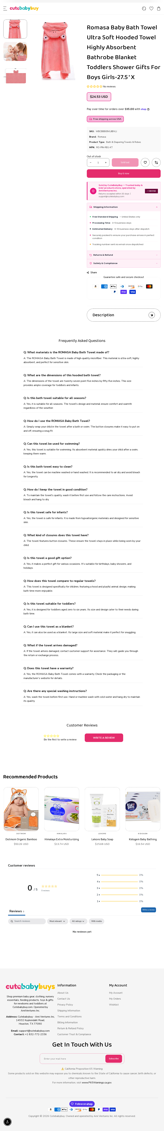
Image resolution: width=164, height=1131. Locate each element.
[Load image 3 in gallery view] (15, 73)
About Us (62, 993)
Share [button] (94, 272)
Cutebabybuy (57, 1116)
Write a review (148, 910)
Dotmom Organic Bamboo (102, 839)
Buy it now (123, 174)
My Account (116, 993)
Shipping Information (68, 1010)
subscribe (114, 1058)
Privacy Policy (65, 1004)
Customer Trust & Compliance (74, 1034)
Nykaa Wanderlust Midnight (62, 841)
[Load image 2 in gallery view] (15, 51)
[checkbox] (96, 921)
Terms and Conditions (69, 1016)
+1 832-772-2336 (36, 1034)
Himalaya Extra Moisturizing (143, 839)
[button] (5, 8)
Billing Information (67, 1022)
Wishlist (114, 1004)
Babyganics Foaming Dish (21, 839)
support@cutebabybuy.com (34, 1031)
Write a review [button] (104, 738)
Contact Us (63, 999)
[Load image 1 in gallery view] (15, 29)
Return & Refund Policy (70, 1028)
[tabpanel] (82, 942)
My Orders (115, 999)
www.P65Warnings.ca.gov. (97, 1082)
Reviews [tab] (16, 911)
